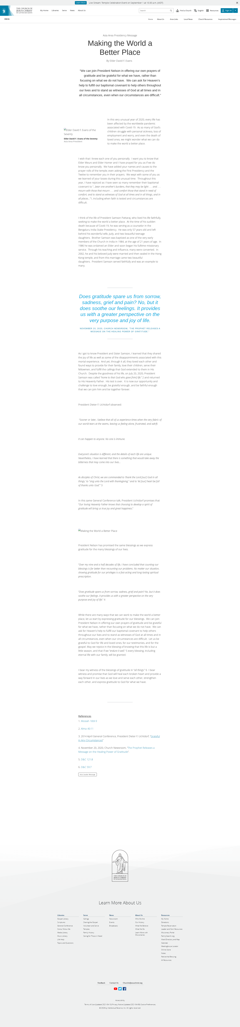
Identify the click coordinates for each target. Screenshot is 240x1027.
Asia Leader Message (87, 774)
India (7, 19)
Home (150, 19)
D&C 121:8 (87, 759)
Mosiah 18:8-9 (89, 721)
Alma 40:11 (87, 728)
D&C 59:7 (86, 767)
